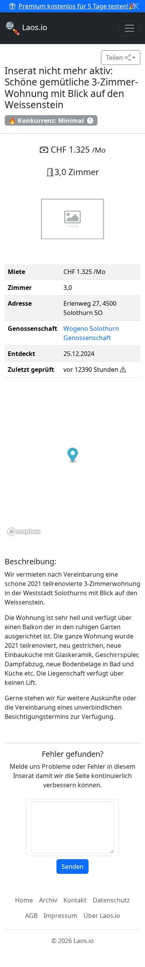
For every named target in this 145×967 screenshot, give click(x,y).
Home (24, 900)
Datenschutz (111, 900)
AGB (31, 915)
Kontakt (75, 900)
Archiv (48, 900)
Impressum (60, 915)
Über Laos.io (102, 915)
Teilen (115, 57)
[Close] (135, 6)
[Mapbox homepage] (24, 531)
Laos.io (33, 27)
